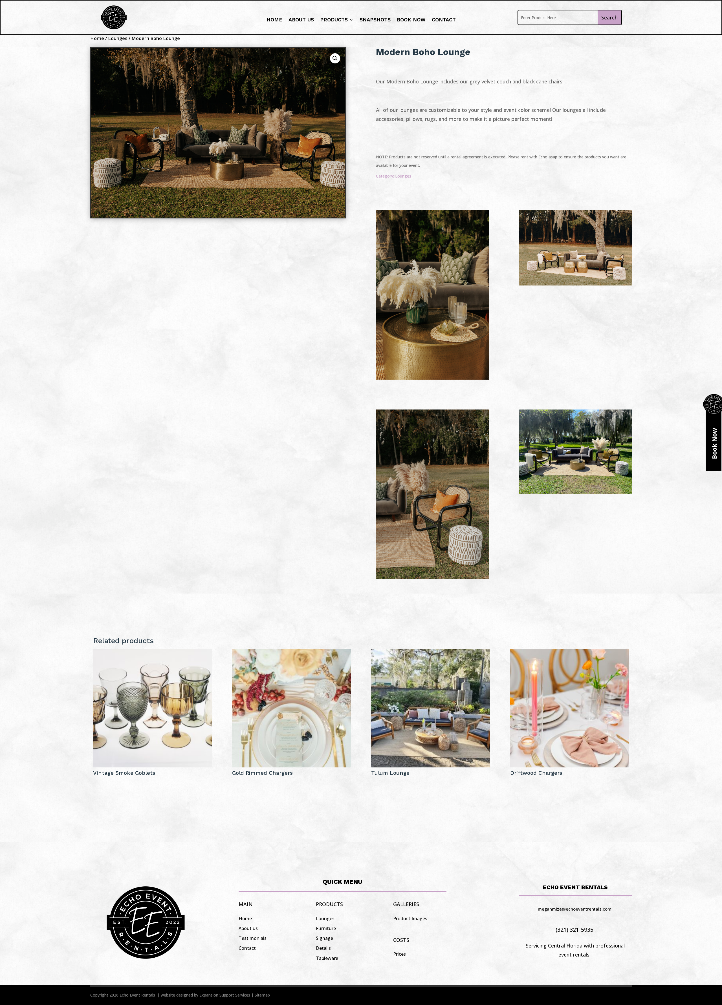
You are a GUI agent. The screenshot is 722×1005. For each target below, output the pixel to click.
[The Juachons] (432, 377)
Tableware (327, 958)
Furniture (326, 928)
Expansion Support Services (224, 995)
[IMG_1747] (575, 492)
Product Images (410, 918)
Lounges (117, 38)
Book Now (411, 20)
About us (301, 20)
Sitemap (262, 995)
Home (274, 20)
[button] (335, 58)
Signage (324, 938)
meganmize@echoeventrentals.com (574, 909)
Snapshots (375, 20)
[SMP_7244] (575, 283)
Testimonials (253, 938)
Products (334, 20)
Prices (399, 954)
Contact (444, 20)
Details (323, 948)
